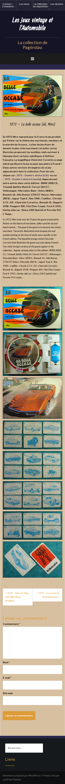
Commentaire (11, 623)
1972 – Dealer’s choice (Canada (22, 179)
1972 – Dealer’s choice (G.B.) (33, 175)
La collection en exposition (40, 5)
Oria (53, 775)
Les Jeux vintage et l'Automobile (32, 24)
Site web (8, 693)
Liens (10, 759)
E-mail (7, 677)
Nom (6, 662)
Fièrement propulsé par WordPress (22, 775)
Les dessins (57, 3)
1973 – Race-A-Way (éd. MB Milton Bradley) (17, 597)
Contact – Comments (8, 5)
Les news (24, 3)
